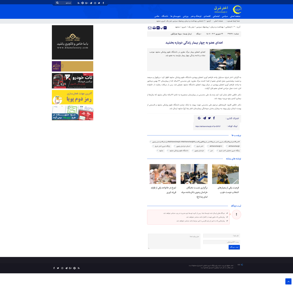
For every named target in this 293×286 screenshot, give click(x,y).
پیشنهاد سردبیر (178, 21)
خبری (163, 21)
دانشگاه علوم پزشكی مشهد (179, 150)
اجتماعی (216, 16)
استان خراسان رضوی (183, 146)
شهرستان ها (175, 16)
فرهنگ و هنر (196, 16)
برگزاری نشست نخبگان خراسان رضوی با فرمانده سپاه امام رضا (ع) (194, 192)
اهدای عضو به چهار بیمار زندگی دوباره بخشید (194, 43)
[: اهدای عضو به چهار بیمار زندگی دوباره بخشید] (149, 27)
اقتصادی (207, 16)
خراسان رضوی (199, 150)
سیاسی (225, 16)
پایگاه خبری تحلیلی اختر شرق (229, 150)
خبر (211, 150)
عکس (156, 16)
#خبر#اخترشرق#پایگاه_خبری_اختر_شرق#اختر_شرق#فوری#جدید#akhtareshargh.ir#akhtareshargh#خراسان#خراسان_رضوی (196, 141)
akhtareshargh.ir (216, 146)
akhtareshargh (234, 146)
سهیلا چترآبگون (176, 34)
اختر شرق (200, 146)
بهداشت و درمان (191, 21)
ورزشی (185, 16)
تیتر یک (169, 21)
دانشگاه (165, 16)
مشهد (158, 21)
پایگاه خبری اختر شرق (162, 146)
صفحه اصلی (235, 16)
